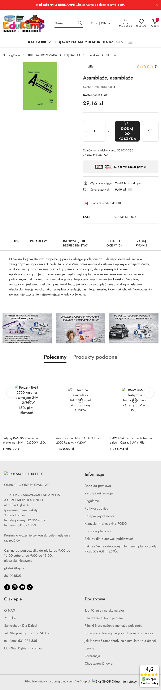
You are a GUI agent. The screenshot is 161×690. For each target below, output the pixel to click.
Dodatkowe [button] (95, 599)
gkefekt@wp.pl (14, 568)
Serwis (89, 648)
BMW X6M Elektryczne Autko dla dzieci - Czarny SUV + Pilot (131, 440)
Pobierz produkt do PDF (106, 203)
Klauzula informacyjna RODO (106, 523)
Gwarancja (92, 655)
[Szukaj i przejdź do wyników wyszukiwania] (80, 23)
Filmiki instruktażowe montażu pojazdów (113, 625)
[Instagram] (15, 587)
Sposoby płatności (98, 531)
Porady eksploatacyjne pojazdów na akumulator (119, 633)
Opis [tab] (16, 241)
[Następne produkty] (149, 392)
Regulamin (92, 500)
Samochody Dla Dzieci (20, 625)
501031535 (12, 575)
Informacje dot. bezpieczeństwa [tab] (76, 243)
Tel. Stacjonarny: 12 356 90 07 (26, 633)
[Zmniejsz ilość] (86, 131)
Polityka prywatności (99, 516)
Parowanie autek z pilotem (104, 618)
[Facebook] (7, 587)
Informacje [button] (94, 474)
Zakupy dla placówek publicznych (109, 538)
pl (92, 23)
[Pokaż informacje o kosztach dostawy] (130, 189)
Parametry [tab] (38, 241)
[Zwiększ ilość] (102, 131)
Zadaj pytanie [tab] (141, 243)
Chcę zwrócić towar (99, 663)
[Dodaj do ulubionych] (150, 131)
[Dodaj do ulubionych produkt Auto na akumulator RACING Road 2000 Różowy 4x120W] (100, 373)
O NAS (9, 610)
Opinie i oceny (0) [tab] (114, 243)
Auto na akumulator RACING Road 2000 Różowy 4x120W (78, 440)
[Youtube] (22, 587)
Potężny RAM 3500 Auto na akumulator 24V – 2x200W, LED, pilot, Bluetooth (24, 440)
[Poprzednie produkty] (12, 392)
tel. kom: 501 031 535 (20, 640)
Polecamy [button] (55, 357)
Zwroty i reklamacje (99, 493)
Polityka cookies (96, 508)
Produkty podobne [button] (95, 357)
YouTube (10, 618)
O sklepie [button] (13, 599)
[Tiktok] (30, 587)
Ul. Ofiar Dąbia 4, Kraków (23, 648)
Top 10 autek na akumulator (104, 610)
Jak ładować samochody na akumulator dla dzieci (120, 640)
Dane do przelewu (98, 485)
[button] (130, 42)
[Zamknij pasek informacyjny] (156, 5)
